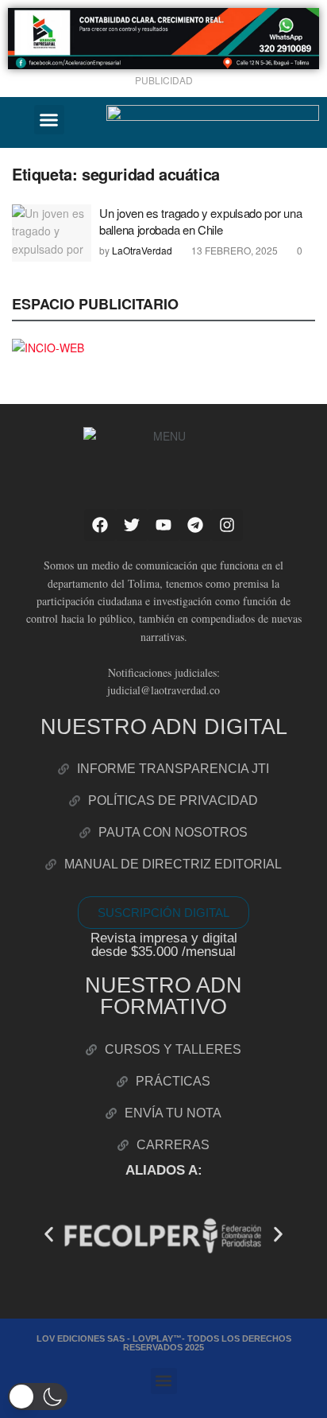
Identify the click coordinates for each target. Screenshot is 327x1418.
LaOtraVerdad (142, 250)
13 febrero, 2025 (233, 250)
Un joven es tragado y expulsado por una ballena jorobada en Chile (200, 221)
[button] (49, 120)
